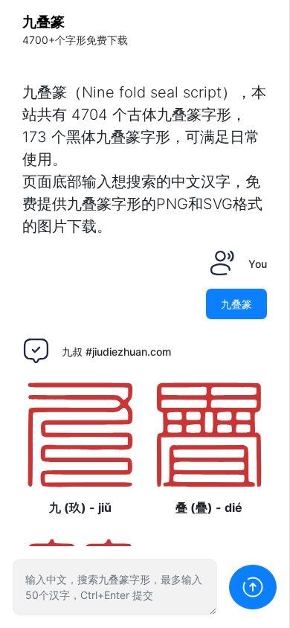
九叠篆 (43, 22)
